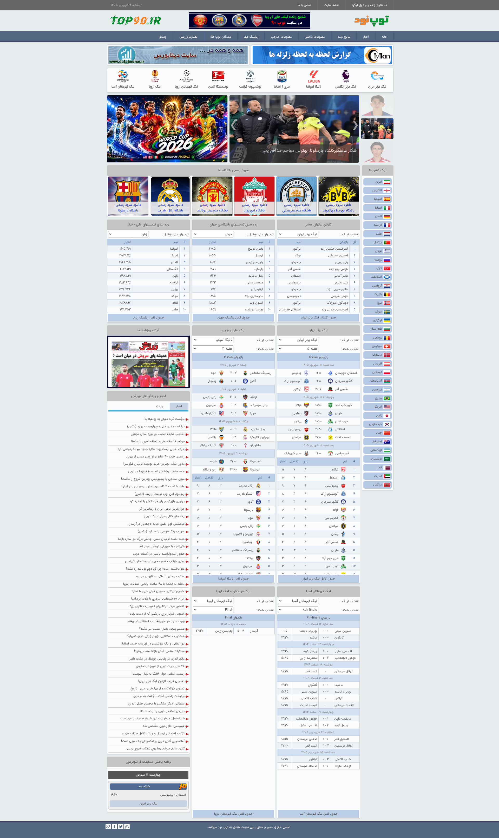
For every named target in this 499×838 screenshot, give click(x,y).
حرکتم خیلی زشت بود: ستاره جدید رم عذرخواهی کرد (151, 405)
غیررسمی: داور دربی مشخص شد (164, 682)
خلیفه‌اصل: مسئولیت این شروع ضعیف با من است (152, 675)
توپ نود (223, 827)
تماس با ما (304, 5)
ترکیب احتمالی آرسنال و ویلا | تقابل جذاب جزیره (153, 689)
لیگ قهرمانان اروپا (186, 86)
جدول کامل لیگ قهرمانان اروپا (233, 813)
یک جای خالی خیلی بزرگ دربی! (164, 472)
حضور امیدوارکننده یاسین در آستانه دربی (159, 510)
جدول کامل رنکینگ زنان (148, 317)
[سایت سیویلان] (322, 54)
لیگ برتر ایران (377, 86)
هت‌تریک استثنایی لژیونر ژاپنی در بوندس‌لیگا (156, 592)
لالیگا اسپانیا (313, 86)
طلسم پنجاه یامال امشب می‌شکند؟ (162, 585)
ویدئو (163, 36)
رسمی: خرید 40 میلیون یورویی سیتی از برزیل (155, 412)
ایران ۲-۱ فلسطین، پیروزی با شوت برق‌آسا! (158, 555)
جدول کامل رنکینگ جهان (234, 317)
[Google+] (108, 826)
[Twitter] (120, 826)
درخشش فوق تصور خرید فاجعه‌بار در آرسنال (156, 480)
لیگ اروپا (155, 86)
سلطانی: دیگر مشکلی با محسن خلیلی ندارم (156, 659)
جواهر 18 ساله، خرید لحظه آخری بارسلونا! (158, 397)
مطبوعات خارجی (281, 36)
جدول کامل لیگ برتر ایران (318, 578)
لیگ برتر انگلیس (345, 86)
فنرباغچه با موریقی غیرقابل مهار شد (162, 502)
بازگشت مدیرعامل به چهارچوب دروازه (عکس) (156, 383)
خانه (384, 36)
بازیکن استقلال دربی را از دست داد (162, 667)
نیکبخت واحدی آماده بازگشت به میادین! (159, 652)
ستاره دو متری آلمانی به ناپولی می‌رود (160, 532)
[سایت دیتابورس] (178, 54)
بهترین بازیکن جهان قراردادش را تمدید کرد (157, 457)
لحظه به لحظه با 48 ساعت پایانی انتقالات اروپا (154, 540)
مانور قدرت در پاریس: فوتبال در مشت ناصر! (157, 615)
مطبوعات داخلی (315, 36)
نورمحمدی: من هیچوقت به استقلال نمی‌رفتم (156, 577)
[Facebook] (114, 826)
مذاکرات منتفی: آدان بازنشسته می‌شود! (159, 607)
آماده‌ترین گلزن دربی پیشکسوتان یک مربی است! (153, 697)
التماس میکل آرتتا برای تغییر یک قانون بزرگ (156, 562)
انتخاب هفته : (350, 349)
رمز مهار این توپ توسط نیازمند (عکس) (160, 450)
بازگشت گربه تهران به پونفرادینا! (164, 375)
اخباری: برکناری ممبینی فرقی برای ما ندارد (158, 547)
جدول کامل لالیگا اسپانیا (233, 578)
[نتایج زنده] (249, 20)
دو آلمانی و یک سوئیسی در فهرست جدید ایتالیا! (153, 600)
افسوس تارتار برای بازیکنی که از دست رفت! (157, 570)
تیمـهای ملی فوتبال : (260, 234)
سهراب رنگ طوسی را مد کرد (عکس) (161, 487)
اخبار (366, 36)
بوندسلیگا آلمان (218, 86)
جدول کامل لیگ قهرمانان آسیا (318, 813)
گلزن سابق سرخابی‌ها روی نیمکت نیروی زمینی (155, 704)
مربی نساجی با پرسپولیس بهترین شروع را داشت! (153, 435)
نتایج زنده (344, 36)
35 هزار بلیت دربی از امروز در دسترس (160, 622)
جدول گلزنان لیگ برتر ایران (318, 317)
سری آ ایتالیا (282, 86)
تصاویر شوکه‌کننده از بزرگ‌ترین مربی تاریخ (157, 645)
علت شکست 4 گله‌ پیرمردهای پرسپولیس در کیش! (153, 442)
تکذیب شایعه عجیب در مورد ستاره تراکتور (158, 390)
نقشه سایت (331, 5)
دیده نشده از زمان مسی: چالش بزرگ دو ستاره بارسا (151, 495)
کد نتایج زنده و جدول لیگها (369, 5)
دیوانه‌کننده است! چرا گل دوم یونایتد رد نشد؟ (155, 525)
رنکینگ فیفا (251, 36)
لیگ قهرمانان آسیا (122, 86)
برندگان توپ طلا (220, 36)
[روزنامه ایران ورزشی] (148, 340)
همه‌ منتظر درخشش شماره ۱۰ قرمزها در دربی (156, 427)
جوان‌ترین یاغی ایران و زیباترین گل (162, 465)
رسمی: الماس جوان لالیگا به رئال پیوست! (158, 630)
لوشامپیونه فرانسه (250, 86)
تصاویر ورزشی (188, 36)
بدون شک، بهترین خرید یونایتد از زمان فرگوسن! (154, 420)
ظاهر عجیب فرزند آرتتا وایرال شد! (326, 150)
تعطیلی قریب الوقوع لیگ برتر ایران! (161, 637)
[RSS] (127, 826)
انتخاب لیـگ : (349, 234)
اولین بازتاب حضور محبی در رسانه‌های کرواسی (155, 517)
